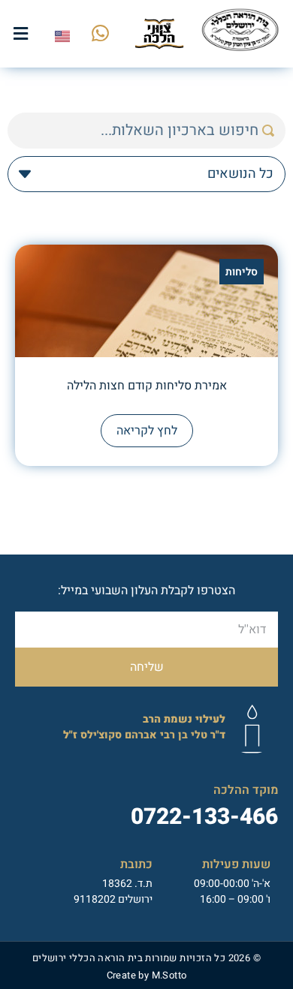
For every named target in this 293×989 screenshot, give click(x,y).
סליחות (241, 272)
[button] (21, 33)
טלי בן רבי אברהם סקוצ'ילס (144, 727)
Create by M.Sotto (147, 975)
